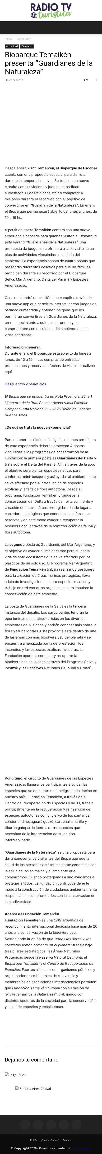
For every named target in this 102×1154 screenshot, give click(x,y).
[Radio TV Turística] (51, 11)
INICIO (33, 1140)
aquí (8, 372)
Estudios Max (81, 1148)
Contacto (67, 1140)
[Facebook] (9, 90)
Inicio (8, 39)
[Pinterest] (31, 90)
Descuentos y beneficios (25, 384)
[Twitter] (20, 90)
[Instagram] (38, 1124)
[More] (53, 90)
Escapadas (27, 46)
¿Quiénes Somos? (50, 1140)
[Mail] (51, 1124)
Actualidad (24, 39)
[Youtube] (76, 1124)
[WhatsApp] (42, 90)
